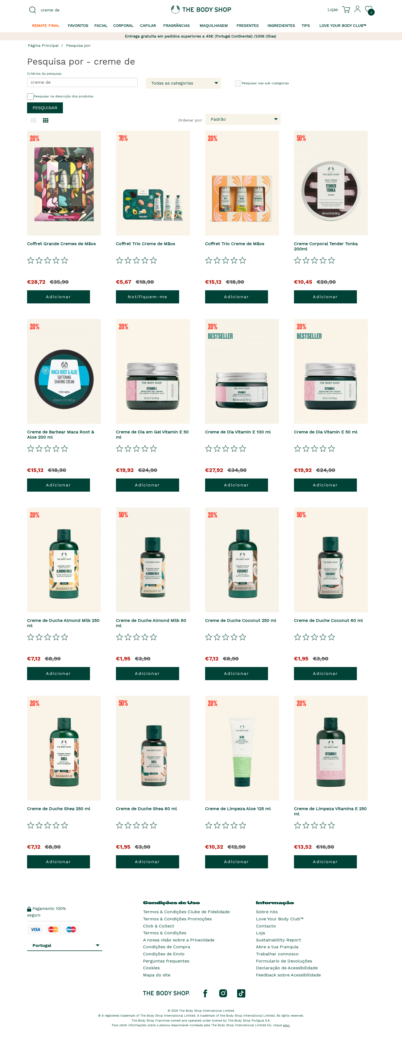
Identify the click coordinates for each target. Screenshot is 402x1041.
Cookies (151, 967)
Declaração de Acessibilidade (287, 967)
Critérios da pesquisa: (44, 74)
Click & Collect (158, 926)
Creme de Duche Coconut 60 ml (328, 620)
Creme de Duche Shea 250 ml (58, 808)
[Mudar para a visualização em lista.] (33, 120)
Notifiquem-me (147, 296)
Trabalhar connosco (277, 953)
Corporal (123, 25)
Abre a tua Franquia (277, 946)
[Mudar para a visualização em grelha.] (45, 120)
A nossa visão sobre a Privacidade (178, 940)
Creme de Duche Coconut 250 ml (240, 620)
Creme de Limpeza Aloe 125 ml (238, 808)
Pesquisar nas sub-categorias (265, 83)
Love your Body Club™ (342, 25)
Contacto (266, 926)
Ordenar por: (190, 120)
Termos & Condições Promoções (177, 918)
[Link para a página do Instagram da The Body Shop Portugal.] (223, 993)
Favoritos (78, 25)
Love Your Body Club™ (280, 918)
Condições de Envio (164, 953)
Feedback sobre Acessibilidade (288, 975)
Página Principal (43, 45)
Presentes (248, 25)
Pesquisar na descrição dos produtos (63, 96)
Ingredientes (281, 25)
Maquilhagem (214, 25)
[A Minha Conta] (357, 11)
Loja (260, 932)
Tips (306, 25)
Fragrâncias (176, 25)
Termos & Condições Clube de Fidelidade (186, 911)
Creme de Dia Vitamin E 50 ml (325, 431)
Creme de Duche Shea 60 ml (146, 808)
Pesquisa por (78, 45)
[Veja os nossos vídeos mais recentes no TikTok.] (241, 993)
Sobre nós (267, 911)
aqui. (286, 1025)
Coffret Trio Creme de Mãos (145, 243)
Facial (100, 25)
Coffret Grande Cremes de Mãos (61, 243)
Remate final (45, 25)
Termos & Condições (164, 932)
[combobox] (67, 10)
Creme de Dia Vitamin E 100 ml (238, 431)
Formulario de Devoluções (284, 961)
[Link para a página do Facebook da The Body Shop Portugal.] (205, 993)
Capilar (148, 25)
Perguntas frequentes (166, 961)
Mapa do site (156, 975)
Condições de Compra (166, 946)
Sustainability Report (278, 940)
